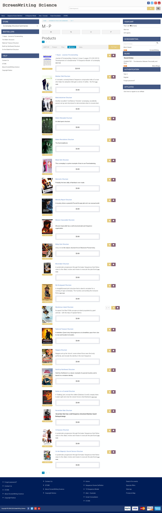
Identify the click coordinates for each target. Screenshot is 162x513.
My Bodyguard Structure (63, 285)
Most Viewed (127, 47)
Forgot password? (129, 80)
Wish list (126, 29)
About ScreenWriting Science (10, 67)
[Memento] (47, 185)
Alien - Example (43, 16)
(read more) (58, 63)
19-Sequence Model (30, 16)
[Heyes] (47, 61)
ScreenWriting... (155, 50)
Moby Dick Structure (62, 244)
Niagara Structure (61, 350)
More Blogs (156, 66)
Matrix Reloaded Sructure (63, 118)
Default (72, 47)
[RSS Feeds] (125, 50)
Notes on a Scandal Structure (65, 391)
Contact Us (5, 60)
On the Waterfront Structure (10, 49)
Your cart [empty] (130, 26)
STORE (66, 16)
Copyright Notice (7, 70)
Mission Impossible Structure (64, 220)
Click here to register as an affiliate (134, 91)
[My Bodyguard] (47, 292)
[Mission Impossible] (47, 226)
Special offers (130, 485)
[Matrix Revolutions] (47, 146)
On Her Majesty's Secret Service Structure (69, 451)
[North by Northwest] (47, 376)
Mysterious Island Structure (64, 307)
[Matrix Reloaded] (47, 125)
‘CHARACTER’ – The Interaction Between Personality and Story (140, 62)
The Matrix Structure (8, 40)
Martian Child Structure (62, 76)
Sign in (126, 74)
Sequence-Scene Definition (15, 16)
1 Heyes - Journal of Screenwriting (66, 55)
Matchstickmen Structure (63, 97)
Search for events (132, 481)
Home (3, 16)
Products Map (130, 493)
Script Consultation (55, 16)
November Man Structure (63, 410)
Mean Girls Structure (62, 160)
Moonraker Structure (62, 264)
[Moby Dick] (47, 250)
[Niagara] (47, 356)
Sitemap (129, 489)
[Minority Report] (47, 206)
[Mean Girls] (47, 166)
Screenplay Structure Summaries (58, 20)
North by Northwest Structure (65, 369)
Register (126, 77)
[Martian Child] (47, 83)
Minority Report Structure (63, 200)
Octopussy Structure (62, 430)
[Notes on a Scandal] (47, 397)
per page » (114, 47)
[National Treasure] (47, 336)
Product (54, 47)
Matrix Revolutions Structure (64, 139)
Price (62, 47)
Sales (80, 47)
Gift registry (127, 33)
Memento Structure (61, 179)
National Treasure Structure (64, 329)
